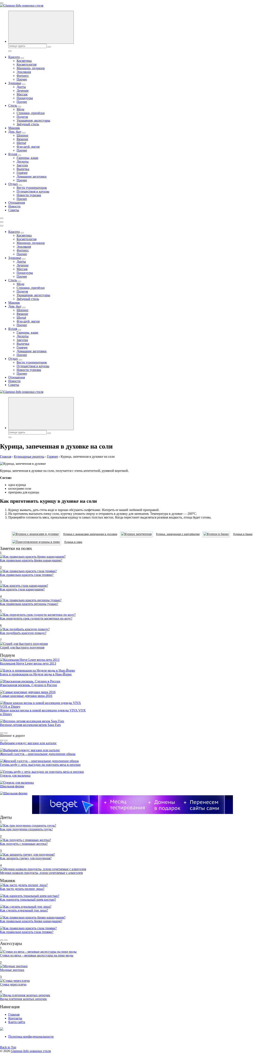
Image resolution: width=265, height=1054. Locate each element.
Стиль (12, 105)
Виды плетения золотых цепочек (23, 999)
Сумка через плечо (13, 984)
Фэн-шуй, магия (28, 146)
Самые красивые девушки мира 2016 (26, 696)
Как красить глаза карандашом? (22, 589)
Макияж (14, 128)
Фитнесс (23, 75)
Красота (14, 57)
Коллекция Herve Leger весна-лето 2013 (28, 663)
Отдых (13, 184)
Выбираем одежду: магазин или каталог (28, 743)
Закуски (22, 165)
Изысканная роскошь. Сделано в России (28, 685)
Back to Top (8, 1047)
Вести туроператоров (32, 187)
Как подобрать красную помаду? (23, 633)
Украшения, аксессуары (33, 120)
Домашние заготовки (32, 176)
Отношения (16, 202)
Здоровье (14, 83)
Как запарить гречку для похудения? (26, 858)
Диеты (21, 87)
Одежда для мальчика (15, 775)
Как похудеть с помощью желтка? (24, 843)
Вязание (22, 139)
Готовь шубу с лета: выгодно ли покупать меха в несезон (40, 764)
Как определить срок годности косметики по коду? (36, 618)
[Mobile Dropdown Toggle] (22, 58)
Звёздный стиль (28, 124)
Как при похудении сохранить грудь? (26, 829)
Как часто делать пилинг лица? (22, 889)
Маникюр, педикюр (31, 68)
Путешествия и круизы (33, 191)
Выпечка (23, 169)
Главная (13, 1014)
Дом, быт (14, 131)
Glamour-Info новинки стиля (31, 1051)
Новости (14, 206)
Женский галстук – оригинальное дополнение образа (37, 754)
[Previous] (1, 733)
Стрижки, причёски (31, 113)
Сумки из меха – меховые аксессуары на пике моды (36, 955)
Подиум (22, 116)
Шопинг (23, 135)
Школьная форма (12, 786)
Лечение (23, 90)
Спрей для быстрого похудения (22, 647)
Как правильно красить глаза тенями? (26, 575)
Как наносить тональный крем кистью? (28, 899)
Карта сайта (16, 1022)
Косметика (24, 60)
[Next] (5, 733)
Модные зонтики (12, 970)
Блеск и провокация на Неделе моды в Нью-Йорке (36, 674)
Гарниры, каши (27, 158)
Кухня (12, 154)
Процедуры (25, 98)
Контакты (15, 1018)
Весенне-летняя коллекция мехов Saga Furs (30, 725)
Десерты (23, 161)
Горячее (22, 172)
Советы (13, 210)
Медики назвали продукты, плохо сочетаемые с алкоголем (41, 873)
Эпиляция (24, 72)
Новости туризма (29, 195)
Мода (20, 109)
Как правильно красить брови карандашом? (31, 560)
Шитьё (21, 143)
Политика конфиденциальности (31, 1036)
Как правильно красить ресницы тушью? (29, 604)
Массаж (22, 94)
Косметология (26, 64)
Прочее (22, 79)
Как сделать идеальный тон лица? (24, 910)
